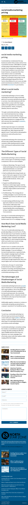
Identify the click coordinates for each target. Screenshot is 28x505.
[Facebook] (2, 48)
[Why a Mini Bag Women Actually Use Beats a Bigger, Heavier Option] (5, 382)
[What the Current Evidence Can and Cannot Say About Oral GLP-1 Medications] (5, 363)
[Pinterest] (9, 48)
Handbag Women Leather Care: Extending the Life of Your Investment (18, 351)
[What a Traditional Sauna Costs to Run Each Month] (5, 357)
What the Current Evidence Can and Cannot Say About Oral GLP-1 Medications (18, 363)
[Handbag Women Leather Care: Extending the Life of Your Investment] (5, 351)
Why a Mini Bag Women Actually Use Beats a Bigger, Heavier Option (18, 382)
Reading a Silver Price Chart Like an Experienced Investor (18, 376)
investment (11, 84)
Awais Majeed (8, 42)
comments (22, 121)
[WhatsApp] (12, 48)
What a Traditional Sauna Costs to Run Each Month (16, 462)
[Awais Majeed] (2, 42)
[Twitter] (6, 48)
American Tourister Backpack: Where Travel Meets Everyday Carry (17, 369)
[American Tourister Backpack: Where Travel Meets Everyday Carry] (5, 369)
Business (6, 7)
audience (17, 317)
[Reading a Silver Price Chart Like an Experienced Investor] (5, 376)
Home (2, 7)
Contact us (24, 502)
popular (24, 286)
